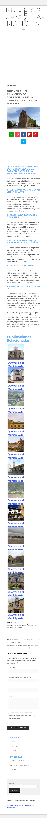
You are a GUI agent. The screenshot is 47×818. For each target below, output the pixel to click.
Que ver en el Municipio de (23, 624)
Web (10, 686)
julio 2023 (13, 746)
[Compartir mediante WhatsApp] (11, 134)
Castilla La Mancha (17, 761)
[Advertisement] (23, 57)
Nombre (12, 668)
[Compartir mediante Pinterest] (35, 134)
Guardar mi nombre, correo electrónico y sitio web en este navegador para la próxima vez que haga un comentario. (22, 716)
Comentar (12, 696)
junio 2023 (13, 751)
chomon (14, 622)
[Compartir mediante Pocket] (17, 134)
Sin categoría (15, 770)
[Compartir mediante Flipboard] (29, 134)
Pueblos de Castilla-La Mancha (25, 17)
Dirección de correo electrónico (20, 677)
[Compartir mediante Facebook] (23, 134)
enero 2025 (14, 742)
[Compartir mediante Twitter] (23, 141)
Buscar (11, 783)
